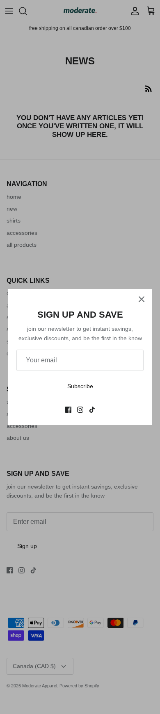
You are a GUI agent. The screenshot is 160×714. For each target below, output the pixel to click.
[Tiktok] (92, 410)
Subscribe (80, 386)
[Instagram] (80, 410)
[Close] (142, 299)
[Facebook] (68, 410)
